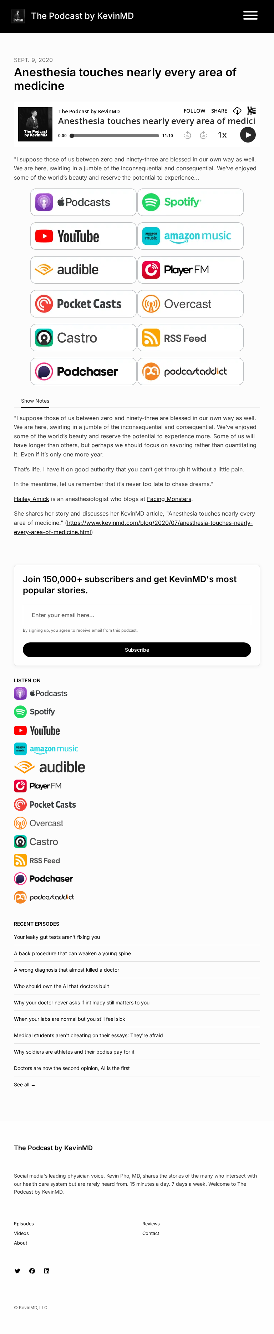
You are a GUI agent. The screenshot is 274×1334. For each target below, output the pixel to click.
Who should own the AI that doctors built (61, 986)
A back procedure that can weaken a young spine (72, 953)
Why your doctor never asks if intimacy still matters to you (81, 1002)
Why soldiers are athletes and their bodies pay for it (74, 1052)
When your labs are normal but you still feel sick (69, 1019)
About (20, 1243)
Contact (150, 1233)
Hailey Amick (31, 498)
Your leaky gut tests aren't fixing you (57, 937)
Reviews (151, 1223)
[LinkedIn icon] (46, 1271)
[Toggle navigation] (250, 16)
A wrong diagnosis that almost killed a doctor (66, 970)
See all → (25, 1084)
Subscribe (137, 650)
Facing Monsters (169, 498)
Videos (21, 1233)
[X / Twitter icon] (17, 1271)
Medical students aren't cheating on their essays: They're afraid (88, 1035)
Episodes (24, 1223)
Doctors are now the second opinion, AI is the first (72, 1068)
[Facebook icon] (32, 1271)
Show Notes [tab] (35, 401)
